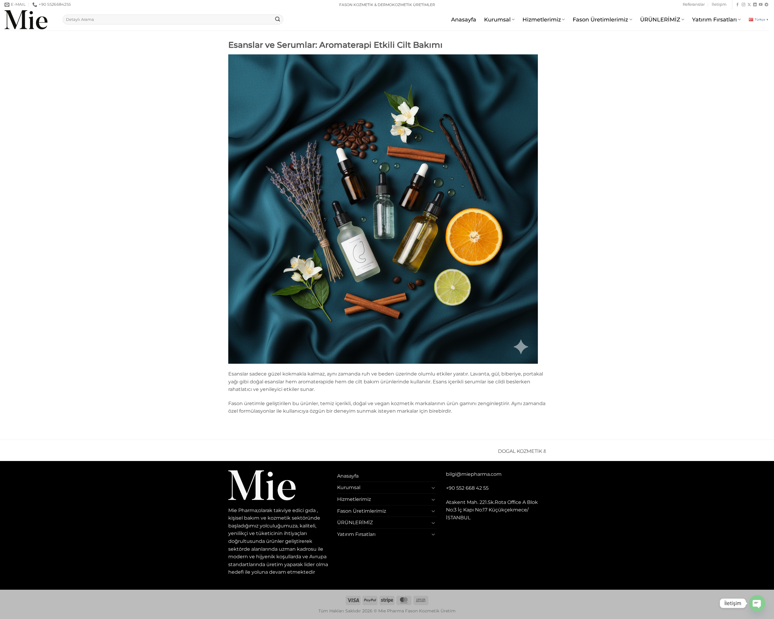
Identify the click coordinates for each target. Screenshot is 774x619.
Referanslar (694, 4)
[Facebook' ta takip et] (737, 5)
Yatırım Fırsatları (714, 19)
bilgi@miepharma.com (474, 474)
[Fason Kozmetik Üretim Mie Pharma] (29, 20)
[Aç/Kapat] (433, 487)
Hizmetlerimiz (541, 19)
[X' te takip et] (749, 5)
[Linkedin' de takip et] (755, 5)
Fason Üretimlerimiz (600, 19)
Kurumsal (497, 19)
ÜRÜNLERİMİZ (660, 19)
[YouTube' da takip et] (761, 5)
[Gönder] (277, 20)
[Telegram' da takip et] (766, 5)
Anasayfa (463, 19)
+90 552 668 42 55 (467, 488)
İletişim (719, 4)
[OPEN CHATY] (757, 603)
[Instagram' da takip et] (743, 5)
